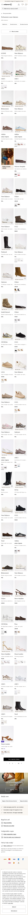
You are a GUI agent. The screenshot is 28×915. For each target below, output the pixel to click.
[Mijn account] (19, 4)
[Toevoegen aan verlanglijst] (12, 50)
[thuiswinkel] (18, 863)
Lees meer (10, 903)
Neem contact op (8, 845)
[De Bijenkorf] (8, 4)
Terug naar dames (7, 13)
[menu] (2, 4)
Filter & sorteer (15, 31)
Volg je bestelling (7, 822)
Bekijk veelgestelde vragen (10, 834)
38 (18, 763)
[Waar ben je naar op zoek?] (3, 8)
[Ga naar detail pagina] (24, 144)
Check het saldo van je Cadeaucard (12, 837)
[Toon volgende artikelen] (21, 763)
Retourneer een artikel (9, 825)
